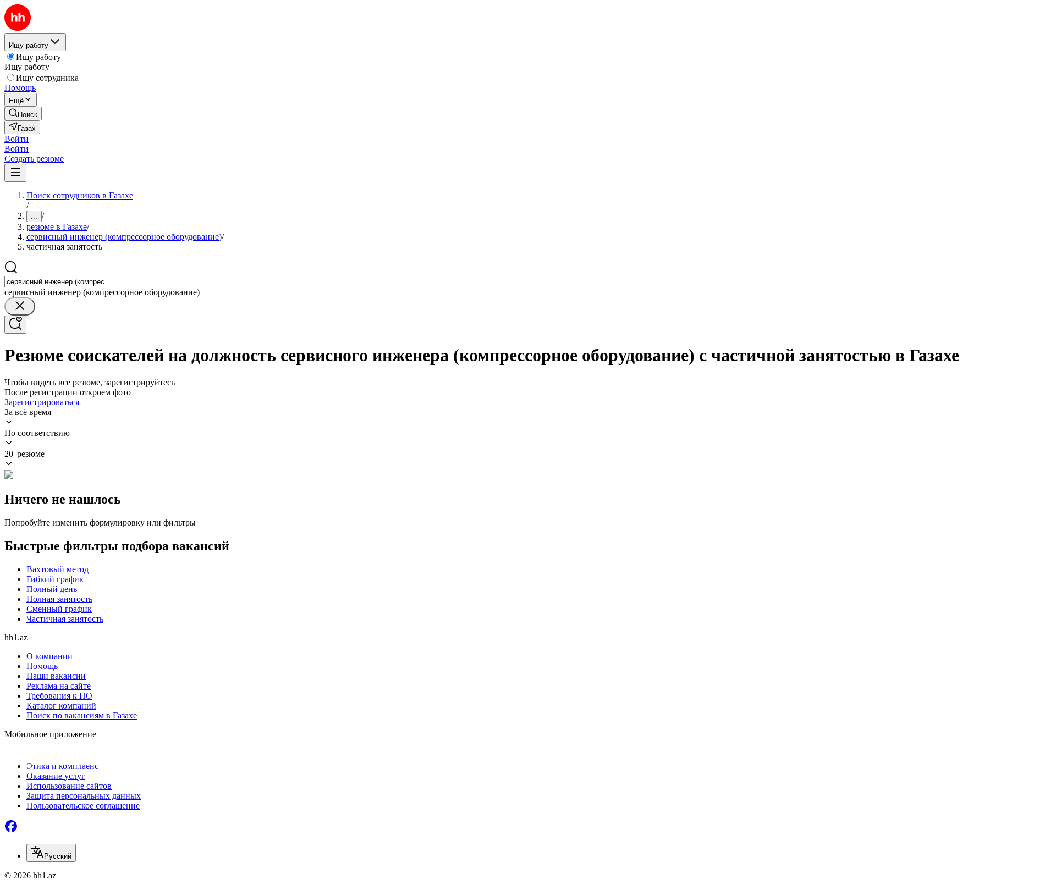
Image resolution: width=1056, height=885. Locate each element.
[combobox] (55, 281)
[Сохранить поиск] (15, 325)
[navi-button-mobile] (15, 173)
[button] (16, 138)
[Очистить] (19, 306)
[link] (23, 113)
